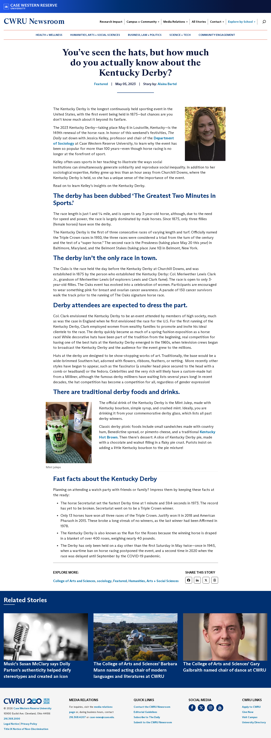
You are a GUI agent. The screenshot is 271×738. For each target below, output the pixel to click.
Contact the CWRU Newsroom (152, 706)
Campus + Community (141, 21)
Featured (120, 581)
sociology (104, 581)
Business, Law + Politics (144, 35)
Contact (216, 21)
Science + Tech (180, 35)
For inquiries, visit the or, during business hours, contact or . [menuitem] (91, 712)
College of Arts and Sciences (74, 581)
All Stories (199, 21)
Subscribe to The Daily (147, 717)
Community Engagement (217, 35)
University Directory (254, 722)
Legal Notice (11, 723)
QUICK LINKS (144, 700)
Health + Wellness (49, 35)
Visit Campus (249, 717)
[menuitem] (49, 34)
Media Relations (174, 21)
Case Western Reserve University (32, 708)
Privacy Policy (29, 723)
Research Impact (111, 21)
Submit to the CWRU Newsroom (153, 722)
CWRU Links (252, 700)
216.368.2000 (12, 718)
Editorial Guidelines (145, 712)
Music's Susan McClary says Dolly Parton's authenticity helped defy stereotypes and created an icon (37, 670)
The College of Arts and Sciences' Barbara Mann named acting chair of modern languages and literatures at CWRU (135, 670)
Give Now (247, 712)
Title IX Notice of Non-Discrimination (26, 729)
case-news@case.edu (102, 717)
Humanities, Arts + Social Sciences (95, 35)
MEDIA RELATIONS (83, 700)
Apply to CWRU (251, 706)
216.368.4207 (77, 717)
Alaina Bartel (167, 84)
